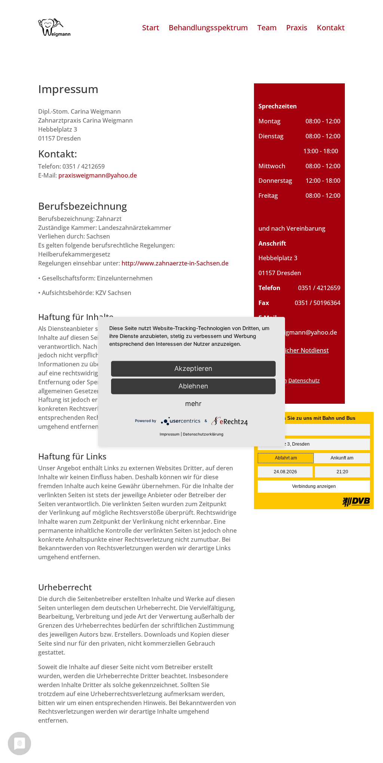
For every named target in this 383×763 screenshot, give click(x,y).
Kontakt (331, 27)
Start (150, 27)
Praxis (296, 27)
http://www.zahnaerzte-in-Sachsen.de (175, 263)
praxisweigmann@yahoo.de (97, 175)
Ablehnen (193, 386)
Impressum (170, 434)
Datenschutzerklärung (203, 434)
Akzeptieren (193, 368)
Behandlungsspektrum (208, 27)
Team (267, 27)
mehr (193, 403)
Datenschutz (304, 380)
